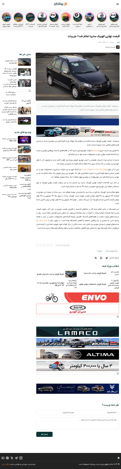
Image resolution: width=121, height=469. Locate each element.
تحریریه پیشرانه (110, 47)
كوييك (99, 251)
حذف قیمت (42, 220)
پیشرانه (95, 150)
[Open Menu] (117, 4)
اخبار (118, 42)
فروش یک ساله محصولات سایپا (94, 169)
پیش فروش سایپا (111, 251)
